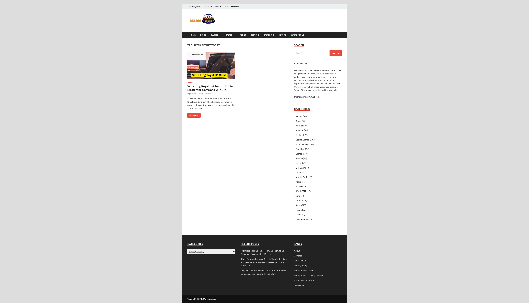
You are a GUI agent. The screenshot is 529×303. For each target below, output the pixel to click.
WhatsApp (235, 7)
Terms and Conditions (304, 280)
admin (209, 93)
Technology (300, 209)
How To (282, 35)
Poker (242, 35)
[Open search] (340, 35)
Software (299, 200)
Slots (297, 195)
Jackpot (299, 163)
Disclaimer (299, 285)
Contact (218, 7)
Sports (298, 205)
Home (192, 35)
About (225, 7)
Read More (193, 115)
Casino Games (302, 139)
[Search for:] (318, 53)
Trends (190, 82)
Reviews (299, 186)
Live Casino (300, 167)
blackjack (299, 125)
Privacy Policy (300, 265)
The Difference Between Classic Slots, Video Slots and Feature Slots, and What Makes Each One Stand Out (264, 262)
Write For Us (297, 35)
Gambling (269, 35)
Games (229, 35)
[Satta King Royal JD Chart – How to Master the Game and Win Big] (211, 66)
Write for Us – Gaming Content (309, 275)
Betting (255, 35)
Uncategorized (302, 219)
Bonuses (299, 130)
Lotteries (299, 172)
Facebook (208, 7)
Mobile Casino (302, 177)
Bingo (203, 35)
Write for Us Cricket (303, 270)
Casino (214, 35)
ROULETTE (300, 191)
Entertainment (302, 144)
